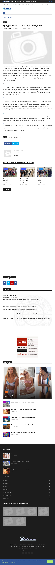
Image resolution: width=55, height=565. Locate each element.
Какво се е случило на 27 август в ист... (20, 461)
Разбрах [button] (50, 561)
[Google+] (29, 553)
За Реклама (24, 4)
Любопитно (5, 417)
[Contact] (47, 4)
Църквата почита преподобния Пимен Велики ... (24, 424)
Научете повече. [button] (13, 562)
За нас (19, 4)
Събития (41, 169)
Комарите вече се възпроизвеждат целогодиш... (24, 409)
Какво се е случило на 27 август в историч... (23, 402)
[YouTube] (32, 553)
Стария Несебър (17, 137)
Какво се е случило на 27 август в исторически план (23, 1)
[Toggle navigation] (4, 13)
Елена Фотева (6, 182)
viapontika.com (7, 28)
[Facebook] (23, 553)
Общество (5, 424)
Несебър (10, 17)
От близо (5, 409)
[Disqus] (27, 210)
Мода (6, 392)
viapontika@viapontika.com (20, 152)
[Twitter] (42, 4)
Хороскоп (15, 4)
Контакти (30, 4)
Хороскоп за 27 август (10, 295)
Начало (4, 17)
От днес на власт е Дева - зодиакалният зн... (23, 417)
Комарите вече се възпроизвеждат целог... (21, 469)
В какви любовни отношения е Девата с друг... (23, 432)
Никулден (10, 137)
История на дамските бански (14, 395)
